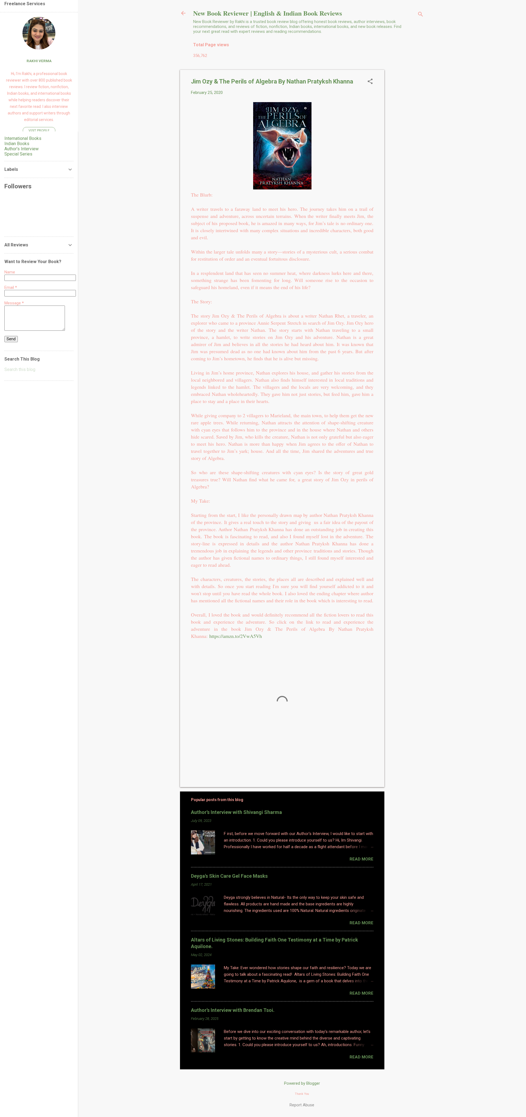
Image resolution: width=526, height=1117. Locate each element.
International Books (22, 138)
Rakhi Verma (39, 61)
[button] (370, 82)
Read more (361, 859)
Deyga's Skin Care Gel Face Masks (229, 876)
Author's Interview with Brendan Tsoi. (233, 1010)
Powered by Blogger (302, 1083)
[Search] (420, 15)
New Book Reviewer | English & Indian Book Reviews (267, 13)
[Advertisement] (406, 152)
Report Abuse (302, 1104)
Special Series (18, 154)
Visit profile (39, 131)
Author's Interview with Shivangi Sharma (236, 812)
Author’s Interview (21, 148)
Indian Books (16, 143)
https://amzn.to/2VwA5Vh (235, 636)
